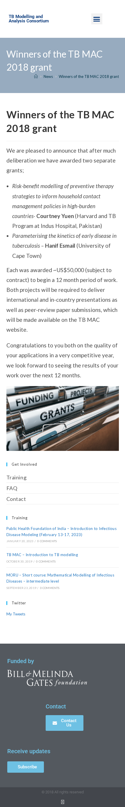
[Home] (36, 76)
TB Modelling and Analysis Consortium (29, 19)
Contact (16, 499)
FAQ (11, 488)
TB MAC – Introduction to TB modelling (42, 554)
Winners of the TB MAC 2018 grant (89, 76)
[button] (96, 18)
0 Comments (47, 541)
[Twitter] (62, 802)
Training (16, 477)
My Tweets (15, 614)
